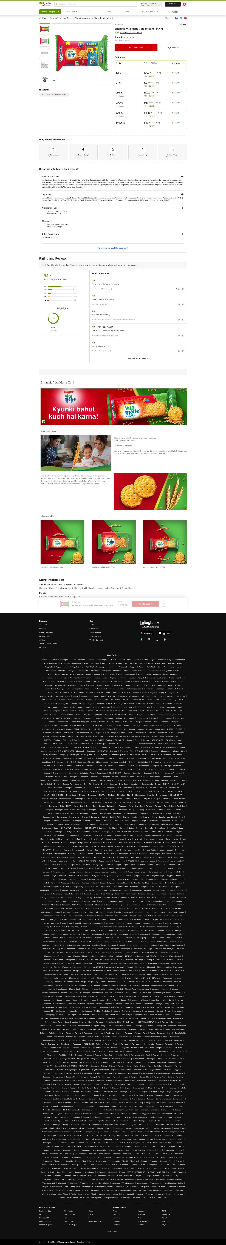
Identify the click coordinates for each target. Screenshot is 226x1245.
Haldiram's (117, 1225)
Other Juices (69, 1221)
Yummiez (116, 1218)
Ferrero (141, 1225)
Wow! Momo (142, 1221)
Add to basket (136, 47)
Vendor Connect (96, 640)
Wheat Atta (68, 1211)
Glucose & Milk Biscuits (85, 588)
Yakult (164, 1218)
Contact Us (93, 628)
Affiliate (42, 640)
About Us (43, 625)
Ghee (90, 1211)
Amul (115, 1211)
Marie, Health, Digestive (109, 588)
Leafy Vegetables (95, 1221)
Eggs (90, 1218)
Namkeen (68, 1218)
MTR (164, 1211)
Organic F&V (44, 1218)
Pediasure (166, 1214)
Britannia (119, 24)
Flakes (91, 1214)
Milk (40, 1214)
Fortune (165, 1221)
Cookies (43, 588)
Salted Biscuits (128, 588)
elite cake (141, 1214)
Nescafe (141, 1211)
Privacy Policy (44, 636)
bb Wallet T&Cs (95, 636)
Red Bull (116, 1214)
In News (42, 628)
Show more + (113, 1231)
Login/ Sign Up (172, 4)
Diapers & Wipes (70, 1225)
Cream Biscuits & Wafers (61, 588)
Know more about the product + (113, 248)
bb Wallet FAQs (95, 632)
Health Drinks (69, 1214)
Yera (139, 1218)
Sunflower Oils (45, 1211)
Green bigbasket (46, 632)
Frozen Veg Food (46, 1225)
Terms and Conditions (48, 644)
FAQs (91, 625)
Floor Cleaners (45, 1221)
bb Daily (42, 647)
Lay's (164, 1225)
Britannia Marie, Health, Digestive (65, 596)
